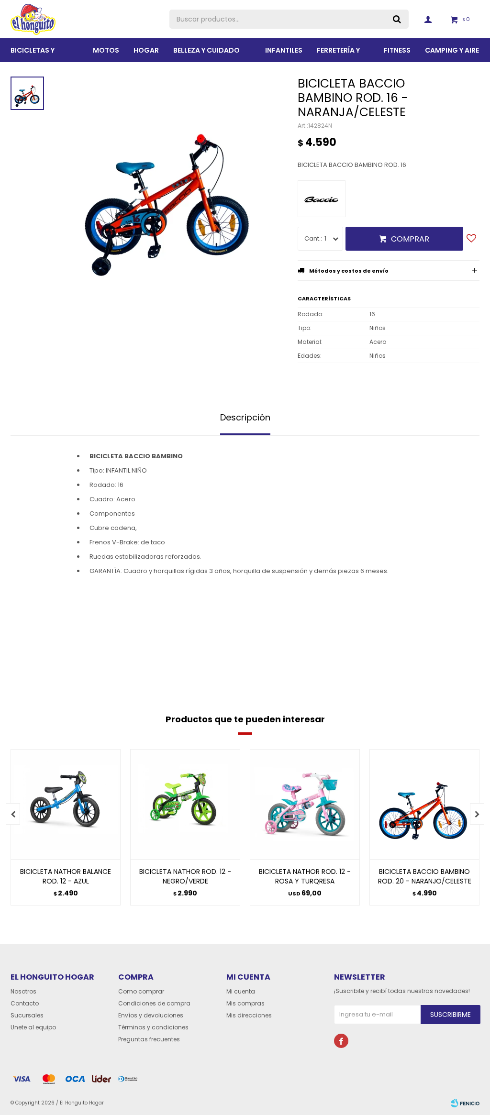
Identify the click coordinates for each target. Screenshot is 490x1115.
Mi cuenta (240, 991)
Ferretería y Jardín (338, 53)
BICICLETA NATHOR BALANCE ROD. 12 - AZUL (65, 876)
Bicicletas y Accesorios (33, 53)
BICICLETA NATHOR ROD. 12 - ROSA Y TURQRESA (305, 876)
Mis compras (245, 1003)
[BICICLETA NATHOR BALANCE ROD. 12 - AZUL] (66, 804)
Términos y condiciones (153, 1027)
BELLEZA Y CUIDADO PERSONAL (206, 53)
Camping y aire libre (452, 53)
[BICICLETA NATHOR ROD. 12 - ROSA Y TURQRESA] (305, 804)
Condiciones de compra (154, 1003)
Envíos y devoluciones (150, 1015)
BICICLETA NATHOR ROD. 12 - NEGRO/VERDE (185, 876)
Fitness (397, 50)
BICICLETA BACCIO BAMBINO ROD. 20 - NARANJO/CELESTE (424, 876)
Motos (106, 50)
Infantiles (283, 50)
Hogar (146, 50)
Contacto (25, 1003)
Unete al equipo (33, 1027)
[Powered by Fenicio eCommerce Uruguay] (465, 1103)
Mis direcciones (249, 1015)
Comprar (410, 238)
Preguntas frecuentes (149, 1039)
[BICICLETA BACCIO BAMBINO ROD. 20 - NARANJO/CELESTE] (424, 804)
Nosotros (23, 991)
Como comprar (141, 991)
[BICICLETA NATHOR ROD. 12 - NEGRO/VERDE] (185, 804)
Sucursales (27, 1015)
